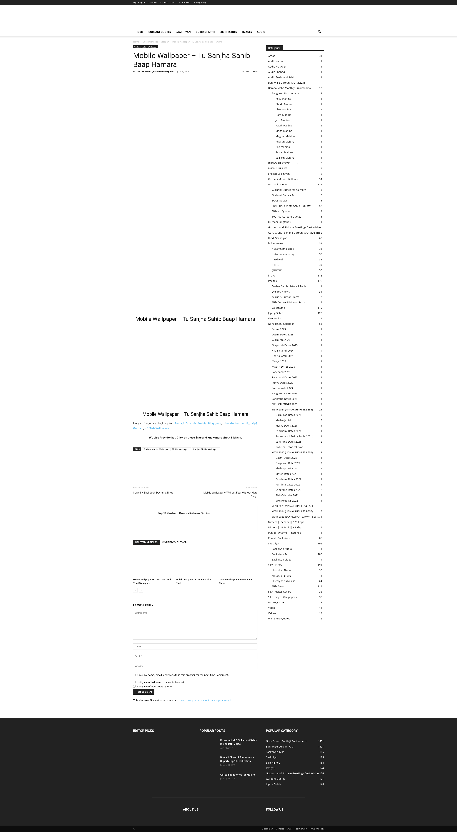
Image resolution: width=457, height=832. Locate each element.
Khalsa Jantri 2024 (282, 350)
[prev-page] (135, 590)
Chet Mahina (283, 109)
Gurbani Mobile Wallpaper (156, 41)
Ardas (271, 56)
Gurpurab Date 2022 (288, 463)
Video (271, 607)
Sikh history (228, 32)
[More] (170, 79)
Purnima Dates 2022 (288, 484)
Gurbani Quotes (159, 32)
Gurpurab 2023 (281, 340)
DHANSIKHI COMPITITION (283, 163)
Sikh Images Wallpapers (282, 597)
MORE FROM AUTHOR (174, 542)
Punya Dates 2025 (282, 382)
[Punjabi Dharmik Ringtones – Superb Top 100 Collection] (208, 762)
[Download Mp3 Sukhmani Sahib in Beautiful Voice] (208, 745)
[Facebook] (136, 79)
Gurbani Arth (205, 32)
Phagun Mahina (285, 141)
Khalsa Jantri (283, 420)
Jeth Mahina (283, 120)
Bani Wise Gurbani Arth (282, 82)
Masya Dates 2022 (286, 473)
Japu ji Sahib (275, 313)
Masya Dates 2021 (286, 425)
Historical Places (281, 570)
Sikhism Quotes (281, 211)
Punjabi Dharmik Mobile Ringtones (198, 423)
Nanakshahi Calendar (281, 323)
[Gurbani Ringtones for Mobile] (208, 779)
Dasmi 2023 (279, 329)
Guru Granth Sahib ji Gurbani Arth (288, 232)
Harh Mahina (283, 114)
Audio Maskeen (277, 66)
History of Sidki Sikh (283, 581)
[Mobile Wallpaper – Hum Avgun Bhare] (238, 563)
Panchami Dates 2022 (288, 479)
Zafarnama (278, 307)
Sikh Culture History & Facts (288, 302)
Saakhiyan (183, 32)
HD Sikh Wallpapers (157, 428)
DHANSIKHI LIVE (277, 168)
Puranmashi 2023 (282, 388)
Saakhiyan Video (281, 559)
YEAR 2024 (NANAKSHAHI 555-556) (292, 511)
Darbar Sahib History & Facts (289, 286)
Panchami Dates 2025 (285, 377)
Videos (272, 613)
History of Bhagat (282, 575)
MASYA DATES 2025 (283, 366)
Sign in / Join (139, 2)
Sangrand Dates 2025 (284, 398)
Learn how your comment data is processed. (205, 700)
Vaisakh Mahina (285, 157)
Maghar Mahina (285, 136)
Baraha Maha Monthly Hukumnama (289, 88)
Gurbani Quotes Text (284, 195)
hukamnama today (283, 254)
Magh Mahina (284, 131)
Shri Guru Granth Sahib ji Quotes (292, 206)
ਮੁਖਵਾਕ (275, 264)
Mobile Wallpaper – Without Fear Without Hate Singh (230, 494)
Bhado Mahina (284, 104)
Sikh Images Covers (279, 591)
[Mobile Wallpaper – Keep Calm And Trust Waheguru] (152, 563)
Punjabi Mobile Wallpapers (205, 449)
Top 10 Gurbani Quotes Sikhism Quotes (155, 71)
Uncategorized (276, 602)
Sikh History (275, 565)
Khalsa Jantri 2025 (282, 356)
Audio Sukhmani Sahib (281, 77)
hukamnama (275, 243)
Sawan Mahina (284, 152)
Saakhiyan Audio (282, 548)
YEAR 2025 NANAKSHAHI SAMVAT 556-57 (296, 516)
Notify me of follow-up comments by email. (161, 682)
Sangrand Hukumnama (286, 93)
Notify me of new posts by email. (155, 686)
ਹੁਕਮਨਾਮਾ (277, 270)
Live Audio (274, 318)
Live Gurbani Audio (236, 423)
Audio (261, 32)
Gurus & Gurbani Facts (285, 297)
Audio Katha (275, 61)
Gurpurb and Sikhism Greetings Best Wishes (294, 227)
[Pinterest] (153, 79)
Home (139, 32)
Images (247, 32)
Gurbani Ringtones (279, 222)
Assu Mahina (283, 98)
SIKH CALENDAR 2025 (284, 404)
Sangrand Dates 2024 (284, 393)
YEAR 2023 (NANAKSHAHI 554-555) (292, 506)
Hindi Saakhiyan (277, 238)
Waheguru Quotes (279, 618)
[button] (319, 32)
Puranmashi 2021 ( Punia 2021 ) (294, 436)
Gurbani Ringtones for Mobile (237, 774)
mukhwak (277, 259)
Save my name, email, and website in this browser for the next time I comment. (183, 674)
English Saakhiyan (279, 173)
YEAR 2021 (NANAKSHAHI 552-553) (292, 409)
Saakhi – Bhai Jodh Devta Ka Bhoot (153, 492)
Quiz (173, 2)
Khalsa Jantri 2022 (286, 468)
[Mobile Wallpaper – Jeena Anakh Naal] (195, 563)
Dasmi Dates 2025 (282, 334)
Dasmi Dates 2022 (286, 457)
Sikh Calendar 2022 (287, 495)
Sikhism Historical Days (289, 447)
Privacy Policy (200, 2)
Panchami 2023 (281, 372)
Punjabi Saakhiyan (279, 538)
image (271, 275)
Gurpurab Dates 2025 (285, 345)
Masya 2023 (279, 361)
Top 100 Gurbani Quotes (286, 216)
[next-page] (141, 590)
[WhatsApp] (161, 79)
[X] (145, 79)
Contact (164, 2)
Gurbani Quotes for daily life (289, 189)
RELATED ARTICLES (146, 542)
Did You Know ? (281, 291)
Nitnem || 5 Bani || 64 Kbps (285, 527)
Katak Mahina (284, 125)
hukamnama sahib (283, 248)
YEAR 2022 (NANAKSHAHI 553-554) (292, 452)
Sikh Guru (278, 586)
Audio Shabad (276, 72)
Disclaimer (152, 2)
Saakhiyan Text (281, 554)
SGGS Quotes (280, 200)
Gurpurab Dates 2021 (288, 415)
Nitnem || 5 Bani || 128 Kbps (286, 522)
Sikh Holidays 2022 (287, 500)
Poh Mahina (283, 147)
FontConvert (184, 2)
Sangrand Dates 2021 (288, 441)
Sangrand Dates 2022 (288, 490)
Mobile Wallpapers (180, 449)
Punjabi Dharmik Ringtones (284, 532)
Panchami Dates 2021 (288, 431)
